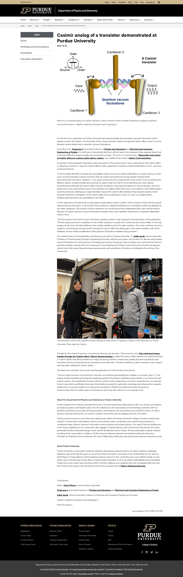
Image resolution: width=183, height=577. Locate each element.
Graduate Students (115, 548)
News (114, 2)
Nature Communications (140, 158)
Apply (107, 2)
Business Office (56, 531)
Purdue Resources (31, 525)
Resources (134, 19)
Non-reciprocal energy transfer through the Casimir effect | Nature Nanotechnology (108, 355)
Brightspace (25, 531)
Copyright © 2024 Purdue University (54, 569)
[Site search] (159, 2)
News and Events (105, 19)
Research (59, 19)
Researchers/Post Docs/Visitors (120, 544)
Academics (73, 19)
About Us (34, 19)
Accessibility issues (85, 573)
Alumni (121, 19)
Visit (136, 2)
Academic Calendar (86, 548)
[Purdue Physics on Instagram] (147, 552)
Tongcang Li (77, 149)
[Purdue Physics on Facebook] (142, 552)
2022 (37, 25)
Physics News (84, 531)
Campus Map (26, 535)
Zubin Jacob (139, 236)
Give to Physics (85, 544)
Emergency (150, 2)
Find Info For (26, 2)
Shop (130, 2)
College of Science (116, 573)
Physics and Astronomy (115, 149)
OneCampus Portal (28, 544)
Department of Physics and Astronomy (77, 10)
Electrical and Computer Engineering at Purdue (137, 490)
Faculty (110, 535)
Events (24, 40)
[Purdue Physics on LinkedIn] (157, 552)
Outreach (88, 19)
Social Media (26, 52)
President (122, 2)
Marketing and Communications (35, 46)
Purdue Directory (27, 540)
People (46, 19)
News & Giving (87, 525)
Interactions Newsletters (31, 58)
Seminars (148, 19)
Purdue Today (84, 540)
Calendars (53, 535)
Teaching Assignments (58, 540)
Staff (109, 540)
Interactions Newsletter (87, 535)
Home (23, 19)
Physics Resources (60, 525)
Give (142, 2)
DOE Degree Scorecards (133, 569)
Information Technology (59, 544)
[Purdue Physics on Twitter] (152, 552)
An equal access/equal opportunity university (87, 569)
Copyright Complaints (114, 569)
